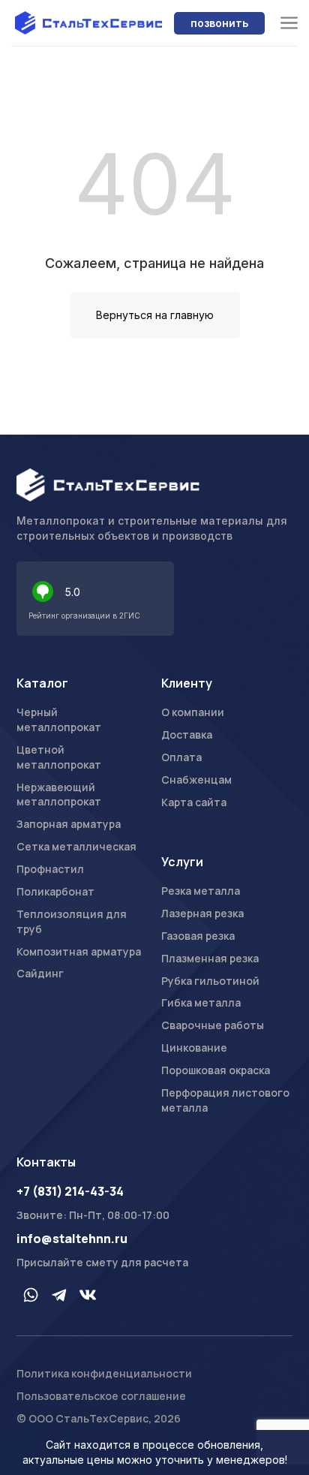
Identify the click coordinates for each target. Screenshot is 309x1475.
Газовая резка (198, 936)
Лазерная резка (202, 913)
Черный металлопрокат (58, 719)
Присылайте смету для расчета (102, 1262)
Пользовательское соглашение (101, 1396)
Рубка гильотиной (210, 981)
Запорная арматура (68, 824)
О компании (192, 712)
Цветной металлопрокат (58, 757)
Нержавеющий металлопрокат (58, 794)
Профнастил (50, 869)
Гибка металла (201, 1002)
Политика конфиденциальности (104, 1373)
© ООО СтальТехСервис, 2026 (98, 1418)
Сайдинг (40, 973)
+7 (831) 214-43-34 (70, 1191)
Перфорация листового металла (225, 1100)
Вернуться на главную (155, 315)
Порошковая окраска (215, 1070)
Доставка (186, 734)
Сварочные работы (212, 1025)
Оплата (181, 757)
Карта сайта (193, 802)
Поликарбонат (55, 891)
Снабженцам (196, 779)
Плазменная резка (210, 958)
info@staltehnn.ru (72, 1238)
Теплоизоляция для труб (71, 921)
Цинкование (194, 1047)
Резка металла (200, 890)
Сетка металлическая (76, 846)
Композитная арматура (78, 951)
